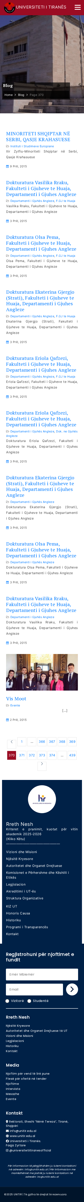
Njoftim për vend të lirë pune (28, 1074)
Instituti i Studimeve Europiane (32, 146)
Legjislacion (15, 884)
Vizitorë (17, 1000)
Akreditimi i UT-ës (21, 891)
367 (52, 742)
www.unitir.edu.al (22, 1136)
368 (62, 742)
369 (72, 742)
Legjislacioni (15, 1041)
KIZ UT (11, 906)
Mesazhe (12, 1094)
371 (22, 755)
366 (42, 742)
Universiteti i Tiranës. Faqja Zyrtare (23, 1143)
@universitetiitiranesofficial (30, 1150)
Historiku (13, 920)
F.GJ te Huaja (65, 200)
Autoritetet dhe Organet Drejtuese (34, 866)
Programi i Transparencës (27, 927)
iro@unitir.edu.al (48, 1176)
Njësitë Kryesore (19, 859)
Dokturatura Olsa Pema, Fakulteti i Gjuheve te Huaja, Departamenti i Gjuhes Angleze (41, 243)
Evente (15, 705)
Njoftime (12, 1084)
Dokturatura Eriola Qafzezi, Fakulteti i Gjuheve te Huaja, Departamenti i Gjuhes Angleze (41, 364)
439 (72, 755)
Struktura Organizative (24, 898)
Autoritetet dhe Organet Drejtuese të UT (37, 1031)
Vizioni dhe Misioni (21, 852)
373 (42, 755)
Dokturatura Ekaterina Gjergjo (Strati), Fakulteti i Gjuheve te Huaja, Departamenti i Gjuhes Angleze (40, 300)
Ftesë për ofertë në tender (26, 1079)
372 (32, 755)
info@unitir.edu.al (23, 1131)
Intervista (13, 1089)
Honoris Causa (18, 913)
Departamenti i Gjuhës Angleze (32, 200)
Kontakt (12, 934)
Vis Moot (16, 699)
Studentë (41, 1000)
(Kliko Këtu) (15, 839)
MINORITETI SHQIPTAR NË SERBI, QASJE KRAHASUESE (38, 136)
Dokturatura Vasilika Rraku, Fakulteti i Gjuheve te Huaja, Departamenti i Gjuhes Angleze (41, 188)
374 (52, 755)
